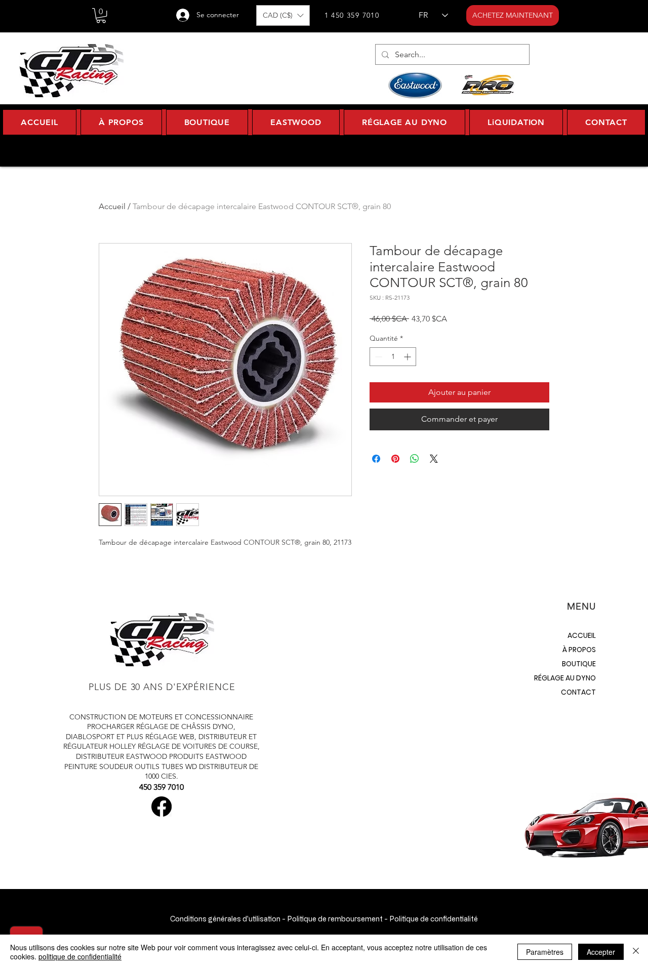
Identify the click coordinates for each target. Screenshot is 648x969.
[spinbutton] (393, 357)
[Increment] (408, 357)
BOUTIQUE (579, 664)
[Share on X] (434, 459)
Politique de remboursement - (337, 918)
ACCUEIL (582, 635)
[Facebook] (161, 806)
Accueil (112, 206)
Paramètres (544, 952)
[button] (101, 15)
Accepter (601, 952)
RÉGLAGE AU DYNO (565, 678)
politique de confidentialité (80, 956)
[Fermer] (636, 952)
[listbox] (283, 15)
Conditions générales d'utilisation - (228, 918)
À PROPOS (579, 649)
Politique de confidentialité (433, 918)
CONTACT (578, 692)
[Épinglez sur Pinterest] (395, 459)
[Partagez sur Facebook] (376, 459)
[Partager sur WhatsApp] (415, 459)
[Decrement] (377, 357)
